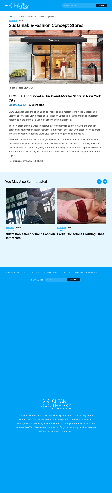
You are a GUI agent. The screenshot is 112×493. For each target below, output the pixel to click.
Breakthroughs (12, 273)
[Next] (105, 181)
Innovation (20, 17)
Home (11, 17)
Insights (35, 273)
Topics (26, 273)
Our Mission (91, 273)
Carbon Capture (50, 273)
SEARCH (101, 5)
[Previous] (99, 181)
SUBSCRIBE (74, 280)
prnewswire (29, 161)
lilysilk (40, 161)
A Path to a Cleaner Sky (72, 273)
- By (26, 104)
